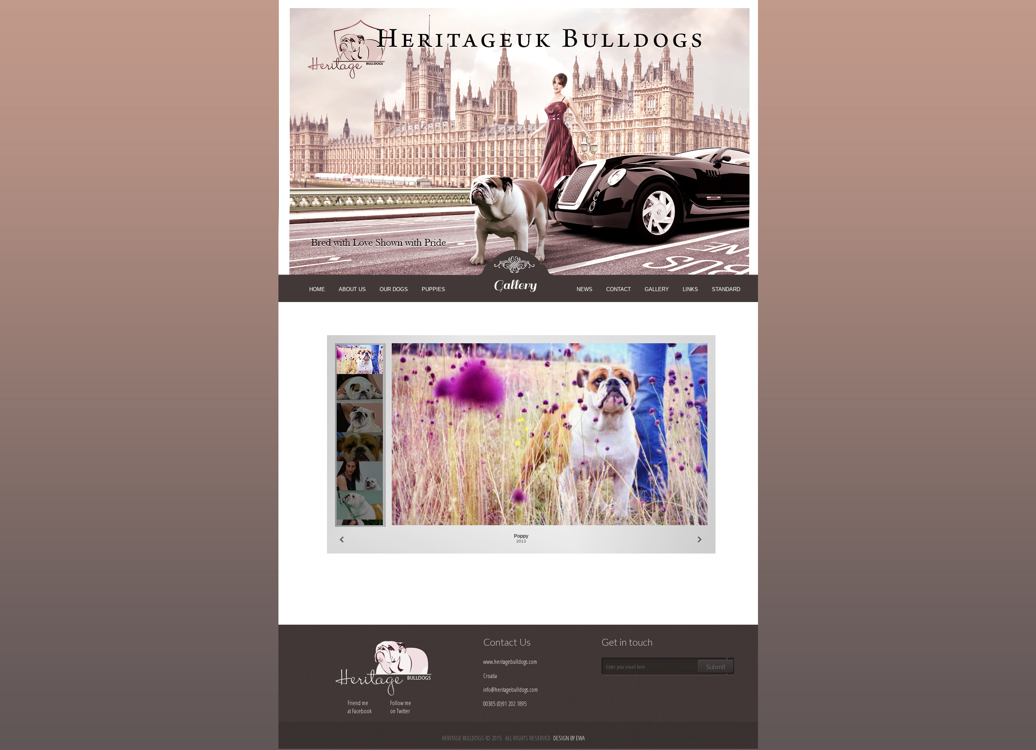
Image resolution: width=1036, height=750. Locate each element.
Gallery (657, 289)
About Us (352, 289)
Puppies (433, 289)
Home (317, 289)
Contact (618, 289)
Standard (726, 289)
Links (690, 289)
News (584, 289)
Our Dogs (394, 289)
